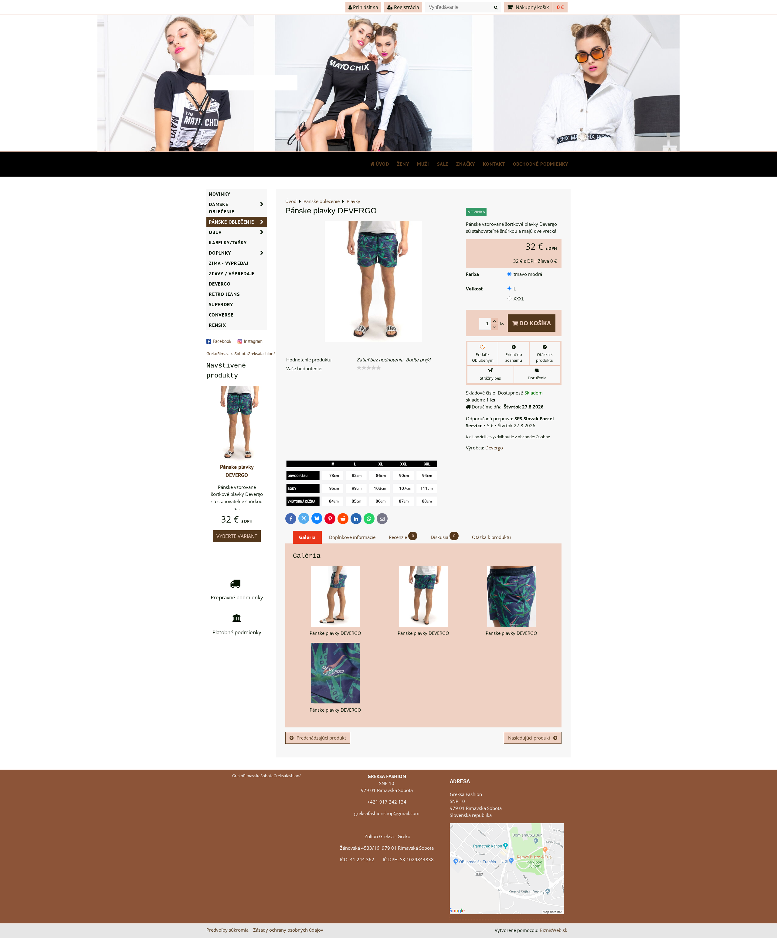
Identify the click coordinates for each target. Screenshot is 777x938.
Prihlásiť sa (365, 7)
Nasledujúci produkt (529, 738)
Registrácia (406, 7)
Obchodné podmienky (540, 164)
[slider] (369, 367)
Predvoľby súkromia (227, 930)
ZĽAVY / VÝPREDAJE (232, 273)
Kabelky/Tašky (227, 242)
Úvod (382, 164)
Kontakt (494, 164)
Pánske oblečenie (231, 222)
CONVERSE (221, 315)
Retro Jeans (224, 294)
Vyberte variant (236, 536)
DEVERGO (220, 284)
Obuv (215, 232)
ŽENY (403, 164)
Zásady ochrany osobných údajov (288, 930)
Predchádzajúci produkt (321, 738)
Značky (465, 164)
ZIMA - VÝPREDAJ (228, 263)
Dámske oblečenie (221, 208)
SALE (442, 164)
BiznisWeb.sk (553, 930)
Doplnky (220, 253)
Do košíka (534, 323)
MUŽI (423, 164)
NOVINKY (219, 194)
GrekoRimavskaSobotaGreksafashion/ (240, 353)
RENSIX (217, 325)
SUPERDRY (221, 304)
